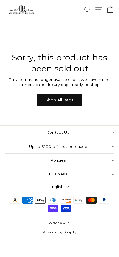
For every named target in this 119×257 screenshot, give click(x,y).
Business (58, 174)
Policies (58, 160)
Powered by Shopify (59, 232)
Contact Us (58, 132)
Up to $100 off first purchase (58, 146)
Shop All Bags (59, 100)
